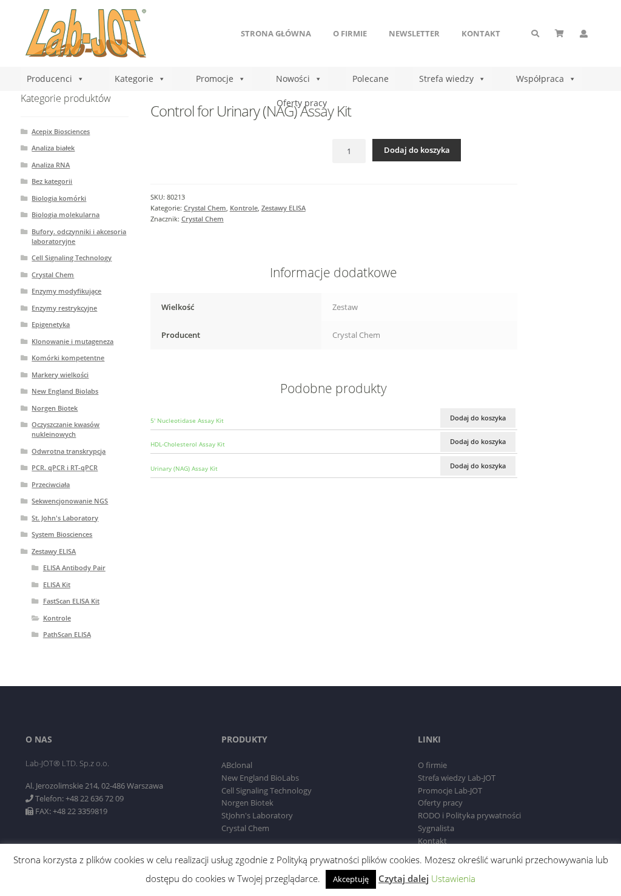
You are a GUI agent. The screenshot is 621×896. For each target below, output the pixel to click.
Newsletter (414, 33)
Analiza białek (53, 147)
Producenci (49, 78)
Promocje (214, 78)
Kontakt (481, 33)
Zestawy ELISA (283, 207)
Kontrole (244, 207)
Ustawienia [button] (453, 878)
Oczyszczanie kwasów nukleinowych (65, 429)
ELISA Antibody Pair (74, 567)
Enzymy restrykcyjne (64, 307)
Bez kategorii (52, 181)
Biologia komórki (59, 198)
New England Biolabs (65, 391)
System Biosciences (62, 534)
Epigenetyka (51, 324)
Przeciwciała (51, 484)
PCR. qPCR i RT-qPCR (65, 467)
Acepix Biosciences (61, 131)
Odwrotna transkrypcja (69, 451)
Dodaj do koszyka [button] (478, 417)
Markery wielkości (60, 374)
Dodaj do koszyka (417, 149)
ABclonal (236, 765)
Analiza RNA (51, 164)
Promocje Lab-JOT (450, 790)
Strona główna (276, 33)
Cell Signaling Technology (72, 257)
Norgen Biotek (55, 408)
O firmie (350, 33)
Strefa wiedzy (446, 78)
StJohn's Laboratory (257, 815)
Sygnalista (436, 828)
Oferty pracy (302, 103)
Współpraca (540, 78)
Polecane (370, 78)
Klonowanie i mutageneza (72, 341)
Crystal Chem (205, 207)
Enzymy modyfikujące (66, 290)
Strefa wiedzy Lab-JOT (456, 777)
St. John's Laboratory (65, 517)
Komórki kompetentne (68, 357)
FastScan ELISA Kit (71, 600)
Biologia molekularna (65, 214)
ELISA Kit (56, 584)
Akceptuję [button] (351, 879)
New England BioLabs (260, 777)
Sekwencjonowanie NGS (70, 500)
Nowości (293, 78)
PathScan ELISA (67, 634)
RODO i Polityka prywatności (469, 815)
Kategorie (134, 78)
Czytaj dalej (403, 878)
